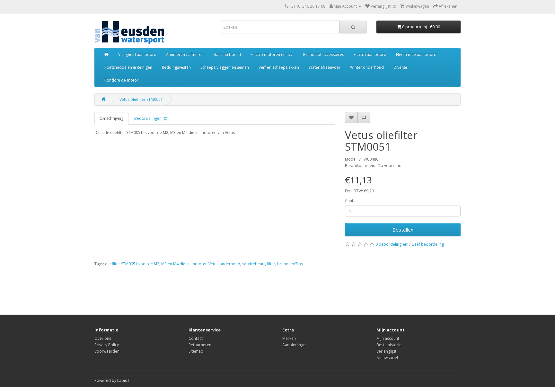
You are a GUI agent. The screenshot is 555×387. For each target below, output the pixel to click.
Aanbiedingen (295, 344)
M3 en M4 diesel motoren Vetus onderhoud (200, 264)
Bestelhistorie (388, 344)
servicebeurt (253, 264)
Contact (196, 338)
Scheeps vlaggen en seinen (224, 67)
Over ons (102, 338)
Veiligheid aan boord (137, 54)
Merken (289, 338)
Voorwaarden (106, 351)
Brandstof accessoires (323, 54)
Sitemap (196, 351)
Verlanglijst (386, 351)
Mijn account (387, 338)
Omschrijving (111, 118)
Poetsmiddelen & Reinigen (128, 67)
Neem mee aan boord (416, 54)
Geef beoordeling (427, 244)
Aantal (351, 200)
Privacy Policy (106, 344)
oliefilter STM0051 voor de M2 (132, 264)
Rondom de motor (121, 80)
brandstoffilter (290, 264)
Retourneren (200, 344)
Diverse (400, 67)
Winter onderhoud (367, 67)
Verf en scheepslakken (279, 67)
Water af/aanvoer (324, 67)
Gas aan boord (227, 54)
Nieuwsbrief (387, 357)
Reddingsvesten (176, 67)
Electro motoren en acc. (272, 54)
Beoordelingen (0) (150, 118)
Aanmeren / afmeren (185, 54)
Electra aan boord (370, 54)
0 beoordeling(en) (391, 244)
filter (271, 264)
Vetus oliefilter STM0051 (141, 99)
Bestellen (402, 229)
